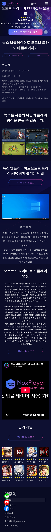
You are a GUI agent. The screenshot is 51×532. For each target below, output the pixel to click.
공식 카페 (9, 508)
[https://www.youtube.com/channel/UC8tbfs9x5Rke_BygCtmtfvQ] (6, 502)
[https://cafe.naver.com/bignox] (6, 496)
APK (38, 55)
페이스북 (9, 513)
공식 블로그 (10, 504)
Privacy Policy (12, 525)
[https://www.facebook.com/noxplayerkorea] (6, 508)
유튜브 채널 (10, 517)
